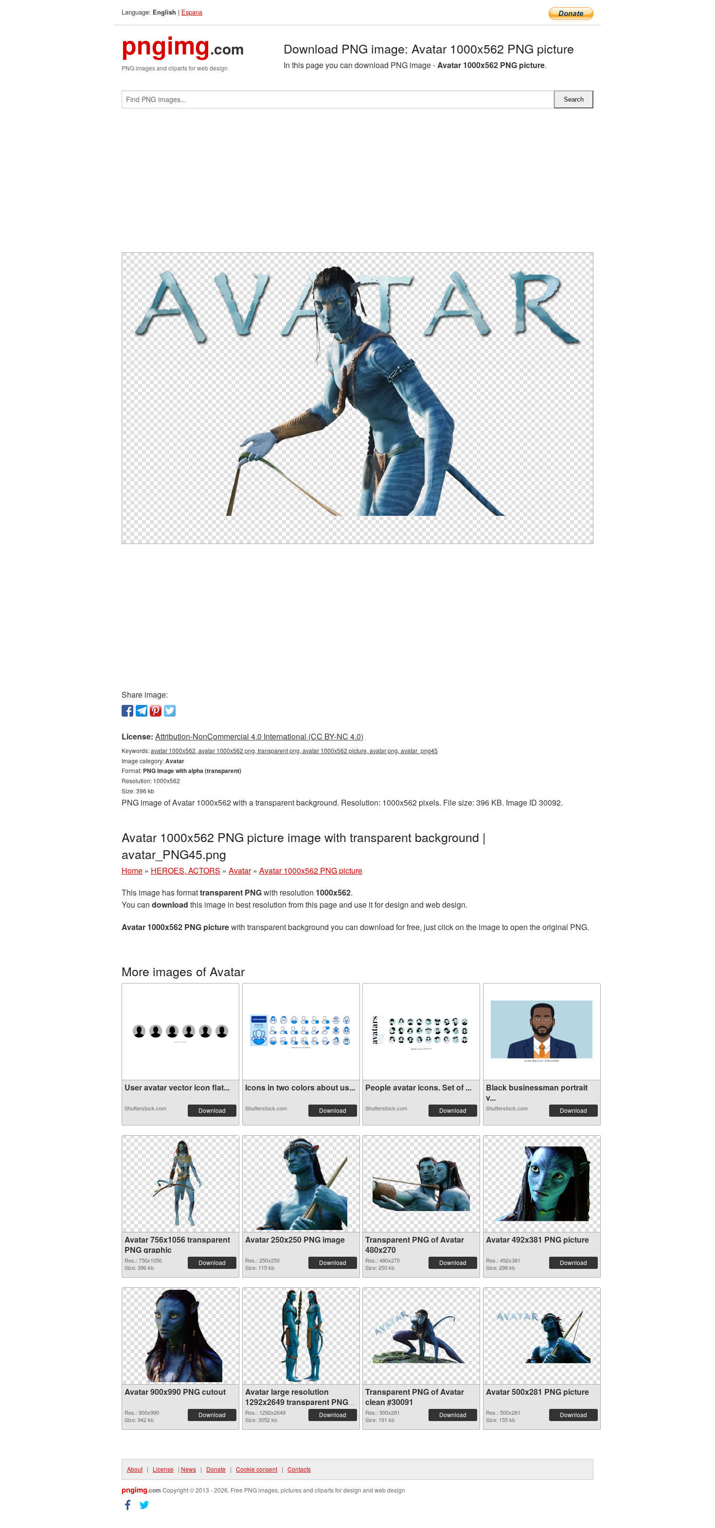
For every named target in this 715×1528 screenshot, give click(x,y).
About (135, 1469)
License (163, 1469)
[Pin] (155, 711)
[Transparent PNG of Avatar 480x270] (421, 1184)
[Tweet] (170, 711)
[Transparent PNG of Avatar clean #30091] (421, 1336)
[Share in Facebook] (127, 711)
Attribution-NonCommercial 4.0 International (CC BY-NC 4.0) (259, 736)
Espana (191, 12)
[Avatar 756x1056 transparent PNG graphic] (180, 1184)
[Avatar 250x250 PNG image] (301, 1184)
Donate (216, 1469)
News (188, 1469)
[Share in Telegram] (141, 711)
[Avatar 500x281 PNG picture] (541, 1336)
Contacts (299, 1469)
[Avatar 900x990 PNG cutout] (180, 1336)
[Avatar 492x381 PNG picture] (541, 1183)
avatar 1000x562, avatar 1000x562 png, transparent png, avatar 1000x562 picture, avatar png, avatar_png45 (294, 750)
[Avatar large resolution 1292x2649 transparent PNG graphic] (300, 1336)
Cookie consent (256, 1469)
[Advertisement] (357, 184)
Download (212, 1110)
